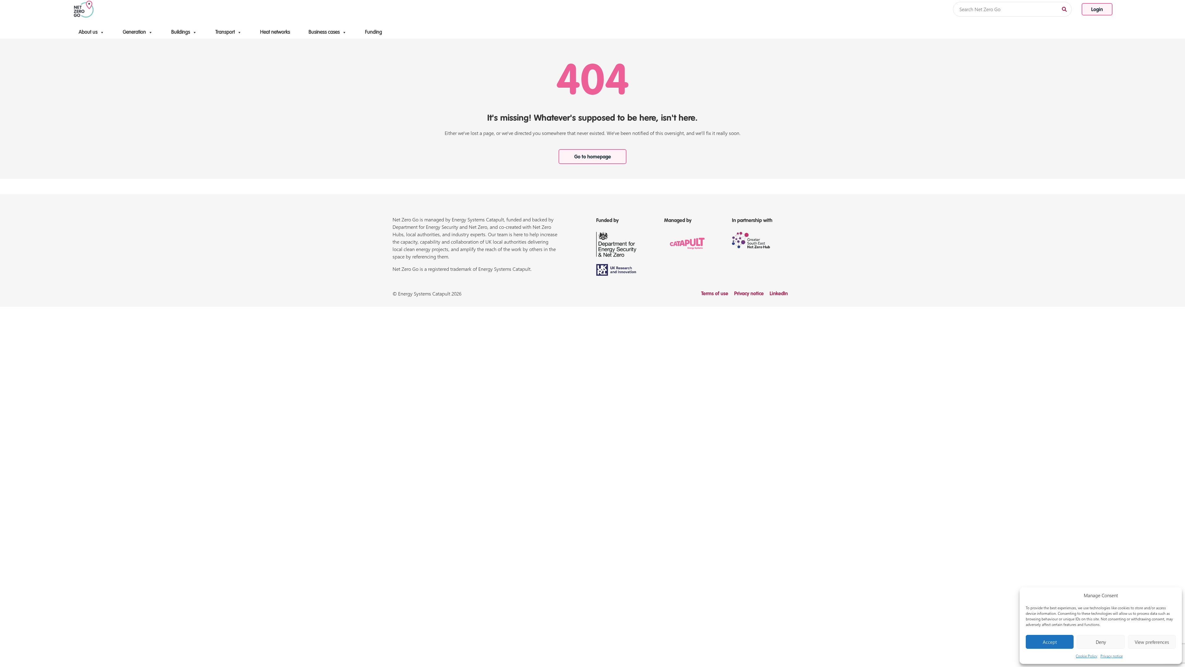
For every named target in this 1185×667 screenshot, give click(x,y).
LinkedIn (779, 294)
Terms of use (714, 294)
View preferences (1152, 642)
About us (88, 32)
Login (1097, 9)
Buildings (180, 32)
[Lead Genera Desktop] (84, 8)
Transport (225, 32)
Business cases (324, 32)
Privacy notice (1111, 655)
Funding (373, 32)
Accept (1050, 642)
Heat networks (275, 32)
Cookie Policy (1086, 655)
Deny (1101, 642)
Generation (134, 32)
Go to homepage (592, 157)
